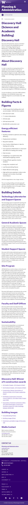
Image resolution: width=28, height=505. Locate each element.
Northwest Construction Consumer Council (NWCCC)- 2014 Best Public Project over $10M (14, 398)
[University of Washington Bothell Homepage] (14, 460)
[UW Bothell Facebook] (13, 498)
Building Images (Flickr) (9, 418)
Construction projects (9, 19)
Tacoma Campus (6, 494)
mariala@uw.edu (6, 433)
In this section (8, 15)
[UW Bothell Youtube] (21, 498)
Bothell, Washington (8, 463)
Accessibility (5, 480)
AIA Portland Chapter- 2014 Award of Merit (14, 388)
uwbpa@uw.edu (5, 448)
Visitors (4, 472)
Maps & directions (7, 474)
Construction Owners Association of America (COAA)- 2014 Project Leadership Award (14, 392)
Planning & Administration (12, 8)
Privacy (4, 484)
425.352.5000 (7, 465)
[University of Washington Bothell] (6, 2)
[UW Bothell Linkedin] (9, 498)
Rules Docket (5, 486)
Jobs (3, 477)
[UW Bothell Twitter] (17, 498)
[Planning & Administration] (2, 18)
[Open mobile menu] (25, 1)
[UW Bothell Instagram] (5, 498)
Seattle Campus (6, 492)
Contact (4, 469)
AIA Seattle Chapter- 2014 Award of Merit (14, 385)
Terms (3, 489)
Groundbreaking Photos (9, 415)
